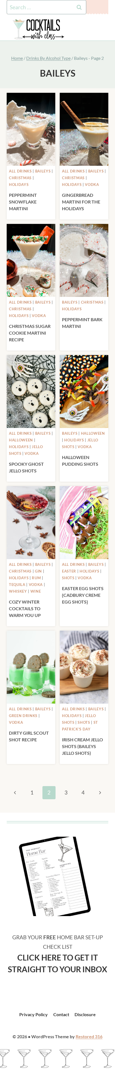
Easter (69, 571)
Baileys (43, 171)
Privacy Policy (33, 1014)
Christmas (20, 178)
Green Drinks (23, 715)
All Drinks (20, 171)
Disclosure (85, 1014)
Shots (68, 578)
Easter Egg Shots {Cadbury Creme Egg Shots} (83, 595)
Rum (36, 578)
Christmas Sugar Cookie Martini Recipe (30, 332)
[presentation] (31, 129)
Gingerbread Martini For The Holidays (81, 201)
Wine (35, 591)
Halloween (21, 440)
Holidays (18, 184)
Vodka (92, 184)
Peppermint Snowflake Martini (23, 201)
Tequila (17, 584)
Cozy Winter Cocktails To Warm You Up (25, 608)
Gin (38, 571)
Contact (61, 1014)
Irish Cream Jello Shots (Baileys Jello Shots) (82, 746)
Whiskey (18, 591)
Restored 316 (89, 1036)
